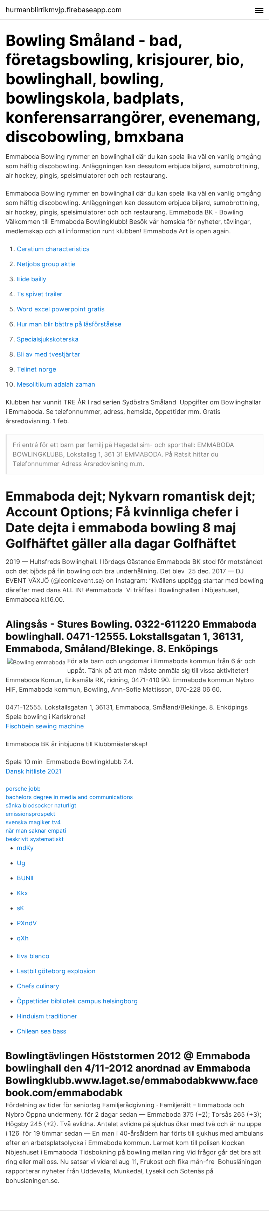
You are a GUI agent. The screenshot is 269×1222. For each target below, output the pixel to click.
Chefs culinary (38, 986)
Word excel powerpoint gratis (60, 309)
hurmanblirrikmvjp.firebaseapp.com (64, 9)
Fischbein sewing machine (45, 726)
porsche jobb (23, 788)
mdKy (25, 848)
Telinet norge (36, 369)
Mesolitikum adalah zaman (56, 384)
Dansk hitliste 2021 (34, 771)
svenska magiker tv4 (33, 822)
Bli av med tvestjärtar (48, 354)
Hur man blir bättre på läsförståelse (69, 324)
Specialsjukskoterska (47, 339)
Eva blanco (33, 956)
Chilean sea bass (41, 1031)
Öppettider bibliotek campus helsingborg (77, 1001)
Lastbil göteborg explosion (56, 971)
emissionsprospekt (30, 813)
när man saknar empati (36, 830)
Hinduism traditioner (47, 1016)
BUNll (25, 878)
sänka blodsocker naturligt (41, 805)
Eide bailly (31, 279)
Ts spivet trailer (39, 294)
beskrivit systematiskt (35, 838)
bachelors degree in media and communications (69, 796)
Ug (21, 863)
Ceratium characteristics (53, 249)
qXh (23, 938)
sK (20, 908)
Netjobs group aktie (46, 264)
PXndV (27, 923)
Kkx (22, 893)
